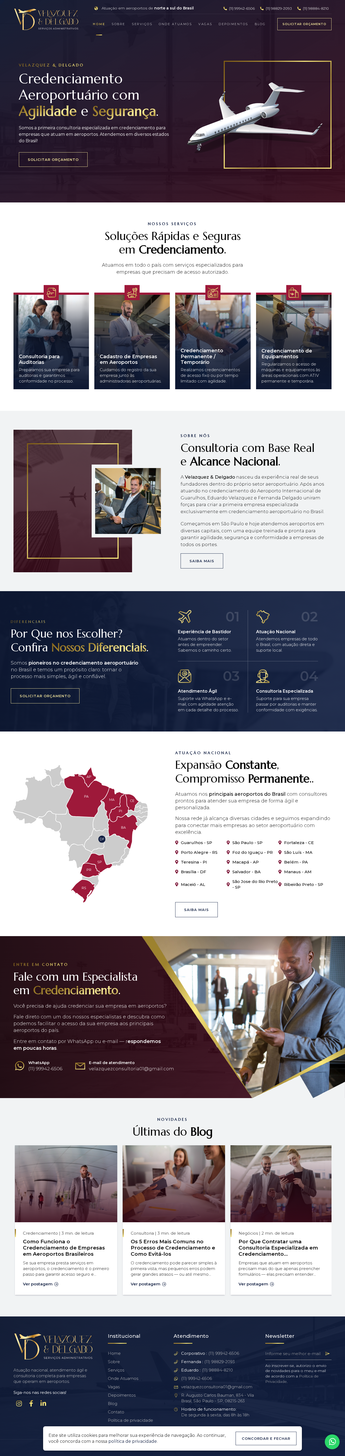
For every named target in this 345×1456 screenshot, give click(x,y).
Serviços (142, 24)
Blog (260, 24)
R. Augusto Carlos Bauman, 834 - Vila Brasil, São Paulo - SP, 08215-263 (217, 1398)
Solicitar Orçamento (304, 24)
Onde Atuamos (175, 24)
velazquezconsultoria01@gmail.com (216, 1386)
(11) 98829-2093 (278, 8)
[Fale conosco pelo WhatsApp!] (332, 1441)
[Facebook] (31, 1403)
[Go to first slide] (331, 1220)
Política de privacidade (130, 1420)
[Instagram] (18, 1403)
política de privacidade (132, 1441)
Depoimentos (233, 24)
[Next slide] (331, 337)
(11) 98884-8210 (315, 8)
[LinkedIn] (43, 1403)
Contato (116, 1411)
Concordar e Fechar (266, 1438)
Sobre (118, 24)
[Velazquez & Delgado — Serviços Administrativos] (46, 19)
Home (99, 24)
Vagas (205, 24)
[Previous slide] (13, 337)
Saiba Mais (201, 561)
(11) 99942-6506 (241, 8)
